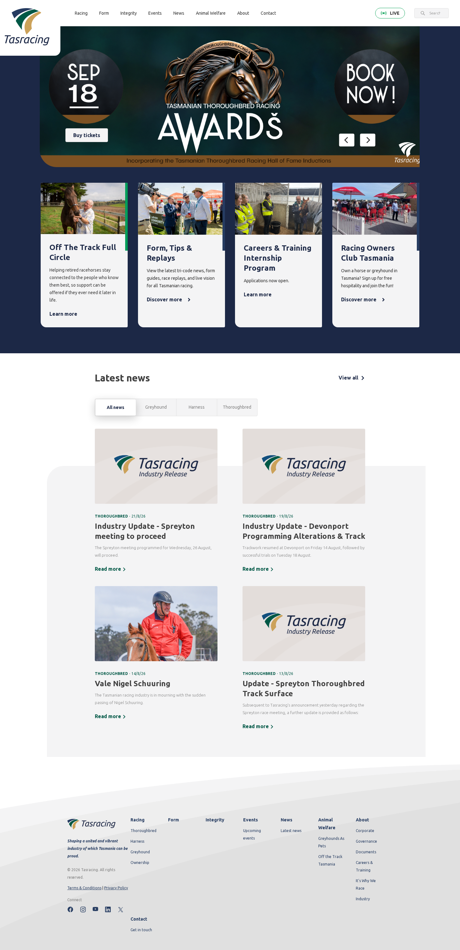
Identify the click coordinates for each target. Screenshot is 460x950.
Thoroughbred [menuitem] (143, 831)
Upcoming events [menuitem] (252, 834)
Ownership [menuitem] (139, 863)
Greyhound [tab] (156, 407)
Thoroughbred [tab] (237, 407)
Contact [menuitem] (138, 919)
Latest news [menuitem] (291, 831)
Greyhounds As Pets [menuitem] (331, 842)
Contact (268, 13)
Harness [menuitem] (137, 841)
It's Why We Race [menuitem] (366, 884)
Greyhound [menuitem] (140, 852)
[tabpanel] (230, 583)
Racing (81, 13)
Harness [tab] (197, 407)
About (243, 13)
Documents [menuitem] (366, 852)
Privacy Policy (116, 888)
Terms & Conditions (84, 888)
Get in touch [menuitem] (141, 930)
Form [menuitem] (173, 819)
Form (104, 13)
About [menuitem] (362, 819)
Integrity (128, 13)
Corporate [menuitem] (365, 831)
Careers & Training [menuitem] (364, 866)
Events (155, 13)
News (178, 13)
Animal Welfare (211, 13)
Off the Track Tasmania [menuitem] (330, 860)
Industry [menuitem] (363, 899)
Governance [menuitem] (366, 841)
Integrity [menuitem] (215, 819)
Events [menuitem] (250, 819)
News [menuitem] (286, 819)
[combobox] (435, 13)
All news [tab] (115, 407)
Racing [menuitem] (137, 819)
